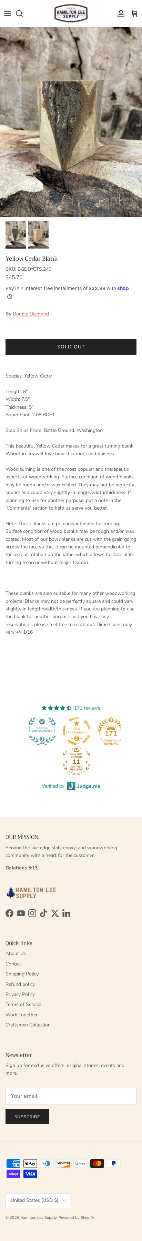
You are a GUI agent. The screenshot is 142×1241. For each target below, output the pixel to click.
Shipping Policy (22, 974)
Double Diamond (31, 314)
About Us (16, 953)
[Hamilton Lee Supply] (71, 13)
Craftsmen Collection (28, 1025)
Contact (14, 964)
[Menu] (7, 13)
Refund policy (20, 984)
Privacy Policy (20, 994)
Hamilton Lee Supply (38, 1217)
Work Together (22, 1015)
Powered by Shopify (76, 1217)
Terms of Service (23, 1004)
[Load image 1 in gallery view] (71, 122)
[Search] (22, 13)
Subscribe (27, 1117)
